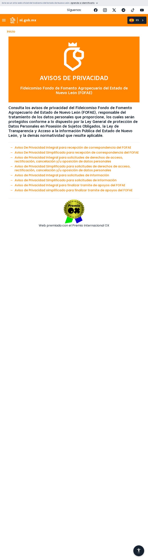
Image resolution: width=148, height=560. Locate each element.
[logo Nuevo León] (23, 20)
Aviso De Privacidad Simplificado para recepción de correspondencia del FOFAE (77, 152)
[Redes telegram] (123, 10)
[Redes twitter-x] (114, 10)
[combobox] (136, 20)
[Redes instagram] (104, 10)
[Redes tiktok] (132, 10)
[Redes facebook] (95, 10)
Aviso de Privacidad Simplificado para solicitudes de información (66, 180)
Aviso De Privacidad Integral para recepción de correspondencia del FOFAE (73, 147)
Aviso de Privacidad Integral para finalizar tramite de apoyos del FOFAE (70, 185)
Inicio (11, 31)
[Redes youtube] (141, 10)
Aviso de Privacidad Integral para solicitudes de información (62, 175)
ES (137, 20)
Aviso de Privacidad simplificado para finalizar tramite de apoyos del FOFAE (74, 190)
